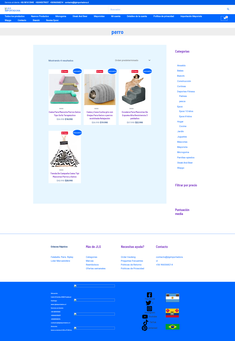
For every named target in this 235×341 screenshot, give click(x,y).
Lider (53, 260)
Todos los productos (14, 16)
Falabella (55, 257)
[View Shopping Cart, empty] (224, 18)
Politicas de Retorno (131, 264)
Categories (91, 257)
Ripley (70, 257)
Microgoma (60, 16)
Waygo (8, 20)
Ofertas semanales (96, 268)
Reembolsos (92, 264)
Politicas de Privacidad (132, 268)
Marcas (90, 260)
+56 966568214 (164, 264)
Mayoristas (99, 16)
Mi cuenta (115, 16)
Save (65, 71)
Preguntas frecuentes (132, 260)
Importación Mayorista (191, 16)
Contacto (22, 20)
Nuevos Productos (40, 16)
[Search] (228, 9)
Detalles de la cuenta (137, 16)
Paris (63, 257)
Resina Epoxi (52, 20)
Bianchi (36, 20)
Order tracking (128, 257)
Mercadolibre (63, 260)
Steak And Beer (80, 16)
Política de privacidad (163, 16)
